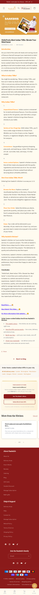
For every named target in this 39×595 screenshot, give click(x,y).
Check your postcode (12, 341)
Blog (5, 477)
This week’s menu (11, 324)
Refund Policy (8, 523)
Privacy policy (31, 578)
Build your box (10, 335)
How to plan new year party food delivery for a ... (18, 425)
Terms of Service (9, 528)
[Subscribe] (29, 556)
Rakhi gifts (7, 495)
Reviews (6, 469)
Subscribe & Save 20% (19, 402)
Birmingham (24, 371)
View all (35, 416)
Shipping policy (26, 581)
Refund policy (20, 578)
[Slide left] (15, 442)
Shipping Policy (8, 532)
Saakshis (11, 578)
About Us (6, 456)
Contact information (13, 584)
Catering (6, 473)
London (18, 371)
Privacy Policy (8, 536)
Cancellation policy (28, 584)
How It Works (8, 465)
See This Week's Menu (19, 396)
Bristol (14, 374)
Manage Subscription (10, 490)
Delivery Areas (8, 460)
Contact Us (7, 515)
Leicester (20, 374)
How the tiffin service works (15, 329)
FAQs (5, 511)
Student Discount (9, 486)
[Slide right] (24, 442)
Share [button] (5, 351)
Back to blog (21, 359)
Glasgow (9, 374)
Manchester (32, 371)
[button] (4, 8)
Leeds (4, 374)
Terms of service (15, 581)
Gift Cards (7, 482)
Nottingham (27, 374)
